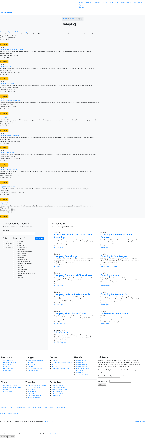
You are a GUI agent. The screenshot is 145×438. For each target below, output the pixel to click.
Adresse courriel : (103, 381)
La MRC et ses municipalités (12, 387)
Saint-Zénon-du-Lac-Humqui (26, 273)
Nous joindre (114, 2)
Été (7, 241)
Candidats (31, 393)
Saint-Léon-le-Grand (23, 261)
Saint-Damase (21, 255)
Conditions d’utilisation (23, 407)
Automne (9, 243)
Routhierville (21, 249)
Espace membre (62, 407)
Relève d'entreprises (34, 397)
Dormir (72, 19)
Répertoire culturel (58, 393)
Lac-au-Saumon (22, 247)
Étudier (5, 389)
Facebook (80, 2)
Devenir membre (126, 2)
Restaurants (31, 364)
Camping (54, 360)
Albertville (20, 241)
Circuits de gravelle (82, 374)
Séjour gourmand (81, 366)
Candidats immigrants (34, 395)
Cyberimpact (107, 386)
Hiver (7, 245)
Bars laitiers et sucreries (35, 368)
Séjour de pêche (81, 360)
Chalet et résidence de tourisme (62, 362)
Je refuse (12, 437)
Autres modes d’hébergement (61, 368)
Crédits (11, 407)
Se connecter (138, 2)
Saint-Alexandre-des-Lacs (25, 251)
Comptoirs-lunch (33, 370)
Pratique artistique (57, 385)
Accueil (65, 19)
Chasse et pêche (8, 368)
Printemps (9, 247)
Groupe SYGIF (48, 421)
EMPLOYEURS (32, 391)
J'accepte (4, 437)
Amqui (19, 243)
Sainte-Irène (20, 257)
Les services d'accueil (10, 385)
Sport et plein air (57, 391)
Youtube (97, 2)
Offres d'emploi (32, 389)
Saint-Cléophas (21, 253)
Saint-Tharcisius (22, 269)
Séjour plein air (80, 372)
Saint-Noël (20, 267)
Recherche (6, 230)
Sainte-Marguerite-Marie (24, 263)
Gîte (53, 364)
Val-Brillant (20, 277)
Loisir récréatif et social (59, 389)
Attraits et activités (9, 360)
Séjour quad (79, 362)
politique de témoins (54, 433)
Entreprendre (7, 391)
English (81, 7)
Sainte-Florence (22, 259)
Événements (7, 364)
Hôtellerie (55, 366)
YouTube (9, 413)
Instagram (89, 2)
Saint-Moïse (20, 265)
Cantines (30, 366)
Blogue (105, 2)
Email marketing (101, 386)
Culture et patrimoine (10, 362)
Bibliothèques (56, 395)
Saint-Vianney (21, 271)
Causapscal (20, 245)
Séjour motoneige (81, 364)
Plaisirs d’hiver (7, 370)
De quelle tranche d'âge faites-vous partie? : (112, 376)
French (81, 5)
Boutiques (6, 366)
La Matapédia (6, 12)
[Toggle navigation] (142, 12)
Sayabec (19, 275)
